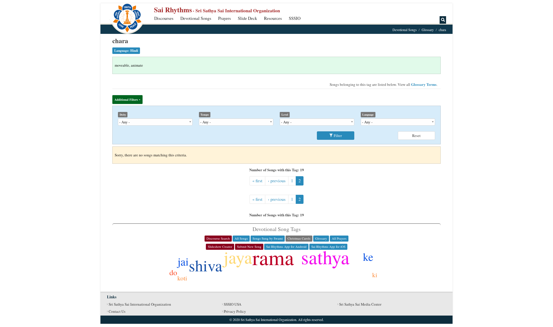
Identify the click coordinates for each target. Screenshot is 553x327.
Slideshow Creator (220, 246)
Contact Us (117, 311)
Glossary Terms (424, 84)
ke (368, 256)
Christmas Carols (299, 238)
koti (182, 278)
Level (284, 114)
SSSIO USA (232, 304)
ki (374, 274)
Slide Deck (247, 18)
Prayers (224, 18)
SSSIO (294, 18)
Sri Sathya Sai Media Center (360, 304)
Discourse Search (218, 238)
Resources (273, 18)
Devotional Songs (195, 18)
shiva (205, 265)
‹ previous (277, 181)
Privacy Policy (235, 311)
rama (273, 257)
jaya (238, 257)
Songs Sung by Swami (268, 238)
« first (257, 181)
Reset (416, 135)
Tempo (204, 114)
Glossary (428, 29)
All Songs (241, 238)
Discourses (163, 18)
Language (368, 114)
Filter (337, 135)
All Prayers (339, 238)
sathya (325, 257)
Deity (123, 114)
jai (183, 261)
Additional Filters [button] (126, 99)
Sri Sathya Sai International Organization (140, 304)
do (173, 272)
